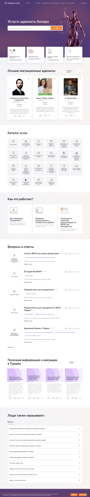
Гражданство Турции (30, 293)
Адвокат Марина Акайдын (45, 98)
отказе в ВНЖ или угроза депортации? (41, 253)
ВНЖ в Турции (29, 275)
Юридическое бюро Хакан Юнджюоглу (19, 99)
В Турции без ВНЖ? (33, 271)
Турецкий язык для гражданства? (39, 289)
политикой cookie (15, 495)
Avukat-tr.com (13, 3)
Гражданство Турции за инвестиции (44, 314)
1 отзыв (49, 100)
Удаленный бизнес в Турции (36, 328)
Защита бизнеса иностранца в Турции (65, 332)
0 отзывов (25, 101)
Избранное (84, 3)
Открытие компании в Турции (32, 335)
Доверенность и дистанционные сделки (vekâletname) (39, 332)
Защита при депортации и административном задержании (40, 257)
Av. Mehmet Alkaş (71, 98)
